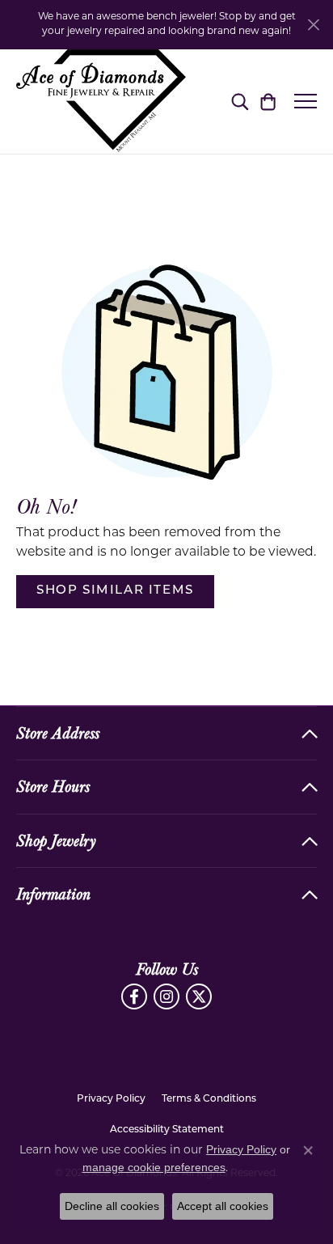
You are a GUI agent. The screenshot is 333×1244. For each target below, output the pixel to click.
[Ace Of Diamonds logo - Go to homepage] (101, 101)
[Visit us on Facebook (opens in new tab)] (134, 996)
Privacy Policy (111, 1099)
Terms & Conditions (209, 1099)
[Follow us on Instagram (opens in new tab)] (166, 996)
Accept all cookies (222, 1206)
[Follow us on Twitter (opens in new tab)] (199, 996)
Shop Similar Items (115, 591)
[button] (240, 101)
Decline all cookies (112, 1206)
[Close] (313, 25)
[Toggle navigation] (305, 101)
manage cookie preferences (154, 1167)
